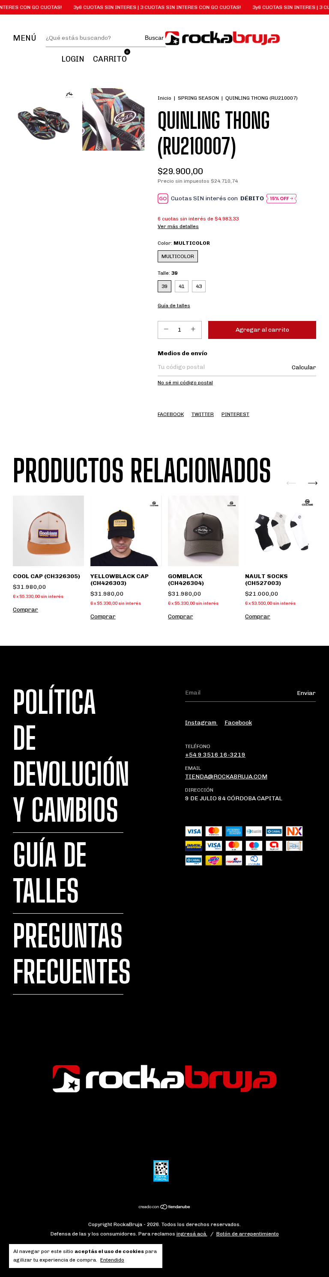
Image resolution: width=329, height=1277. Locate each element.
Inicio (164, 98)
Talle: (167, 273)
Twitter (202, 414)
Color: (184, 243)
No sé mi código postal (185, 383)
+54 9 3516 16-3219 (215, 754)
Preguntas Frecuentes (72, 954)
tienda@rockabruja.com (226, 776)
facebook (238, 722)
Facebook (171, 414)
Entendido (112, 1260)
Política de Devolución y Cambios (71, 756)
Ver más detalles (178, 226)
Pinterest (235, 414)
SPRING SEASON (198, 98)
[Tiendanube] (164, 1208)
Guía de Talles (50, 873)
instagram (201, 722)
